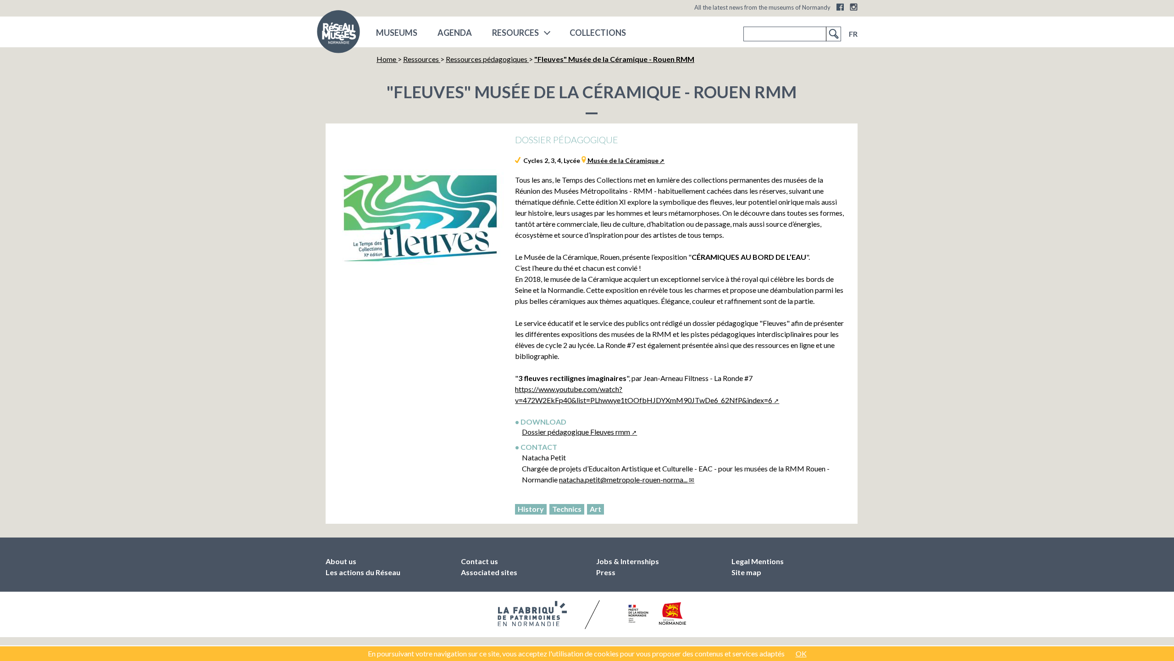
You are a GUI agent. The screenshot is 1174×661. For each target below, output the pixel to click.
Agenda (454, 33)
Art (595, 508)
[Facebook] (840, 7)
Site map (746, 572)
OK (801, 653)
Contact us (479, 561)
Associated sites (489, 572)
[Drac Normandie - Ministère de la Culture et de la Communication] (637, 613)
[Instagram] (854, 7)
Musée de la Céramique (622, 160)
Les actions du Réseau (363, 572)
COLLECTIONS (598, 33)
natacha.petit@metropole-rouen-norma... (623, 479)
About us (341, 561)
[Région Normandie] (672, 613)
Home (387, 59)
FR (853, 33)
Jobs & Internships (627, 561)
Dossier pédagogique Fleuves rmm (576, 431)
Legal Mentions (757, 561)
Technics (566, 508)
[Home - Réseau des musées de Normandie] (338, 34)
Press (605, 572)
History (531, 508)
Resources (515, 33)
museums (396, 33)
